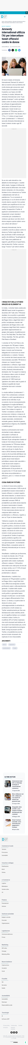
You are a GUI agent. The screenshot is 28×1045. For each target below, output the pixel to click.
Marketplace (5, 886)
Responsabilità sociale (7, 1005)
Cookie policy (14, 1025)
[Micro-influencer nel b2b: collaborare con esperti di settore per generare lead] (7, 798)
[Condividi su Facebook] (9, 50)
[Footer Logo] (14, 839)
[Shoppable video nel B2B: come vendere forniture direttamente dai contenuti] (7, 811)
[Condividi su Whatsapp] (16, 50)
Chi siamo (5, 1027)
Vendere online (5, 889)
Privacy (3, 937)
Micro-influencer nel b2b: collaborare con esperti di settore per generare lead (17, 797)
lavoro (4, 644)
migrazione (12, 644)
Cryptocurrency (5, 965)
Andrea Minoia (5, 46)
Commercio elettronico (7, 934)
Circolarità (4, 968)
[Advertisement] (14, 711)
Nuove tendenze (8, 21)
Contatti (20, 1025)
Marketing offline (6, 954)
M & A (3, 869)
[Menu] (24, 16)
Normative (4, 985)
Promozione (5, 852)
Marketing (5, 945)
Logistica (4, 883)
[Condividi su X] (13, 50)
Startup (3, 872)
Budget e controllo (6, 917)
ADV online (4, 948)
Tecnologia (5, 1012)
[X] (3, 13)
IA (2, 1016)
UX (2, 892)
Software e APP (5, 1019)
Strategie (4, 951)
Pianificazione (5, 866)
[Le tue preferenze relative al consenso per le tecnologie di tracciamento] (25, 1042)
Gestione (4, 906)
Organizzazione (5, 923)
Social (3, 971)
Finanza (4, 900)
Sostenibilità (5, 855)
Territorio (4, 849)
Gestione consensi (13, 1028)
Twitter (15, 648)
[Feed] (16, 1032)
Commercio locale (7, 846)
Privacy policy (6, 1025)
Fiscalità (4, 978)
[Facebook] (1, 12)
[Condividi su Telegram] (19, 50)
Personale (4, 920)
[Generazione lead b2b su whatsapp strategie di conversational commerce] (7, 785)
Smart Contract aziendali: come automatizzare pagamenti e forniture (16, 823)
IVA (2, 982)
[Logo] (3, 16)
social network (6, 648)
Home (3, 21)
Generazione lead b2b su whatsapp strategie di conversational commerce (17, 784)
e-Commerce (6, 880)
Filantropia (4, 1002)
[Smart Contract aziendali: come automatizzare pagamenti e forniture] (7, 824)
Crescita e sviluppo (8, 863)
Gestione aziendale (8, 914)
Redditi (3, 988)
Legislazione (6, 931)
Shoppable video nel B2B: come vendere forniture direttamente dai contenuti (17, 810)
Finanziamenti (5, 903)
